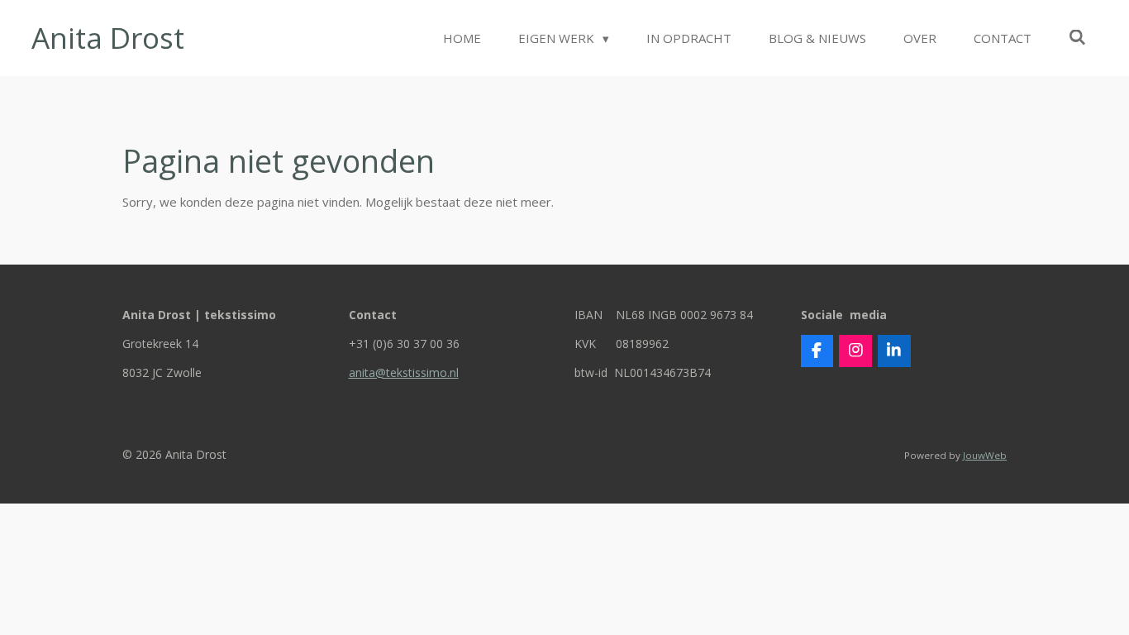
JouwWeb (985, 455)
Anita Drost (107, 37)
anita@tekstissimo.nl (404, 372)
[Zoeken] (1077, 37)
